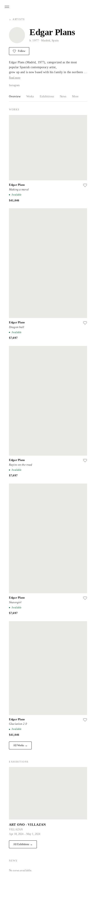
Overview (15, 96)
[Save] (85, 185)
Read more (15, 77)
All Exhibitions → (23, 844)
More (76, 96)
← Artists (17, 19)
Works (30, 96)
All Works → (20, 745)
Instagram (15, 85)
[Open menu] (7, 7)
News (63, 96)
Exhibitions (47, 96)
